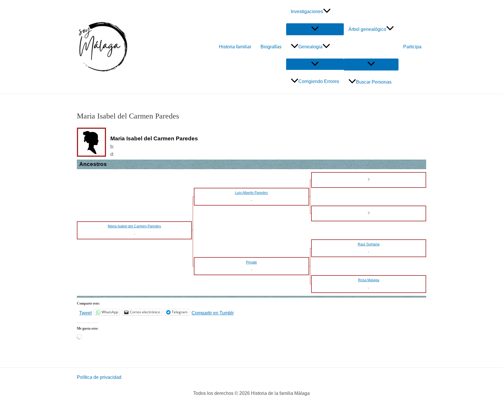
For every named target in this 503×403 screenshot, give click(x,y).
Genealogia (310, 46)
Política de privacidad (99, 377)
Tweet (85, 312)
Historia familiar (235, 46)
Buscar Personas (374, 81)
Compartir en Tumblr (213, 312)
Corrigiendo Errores (318, 81)
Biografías (271, 46)
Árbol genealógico (367, 29)
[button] (327, 11)
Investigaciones (307, 11)
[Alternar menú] (315, 29)
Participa (412, 46)
